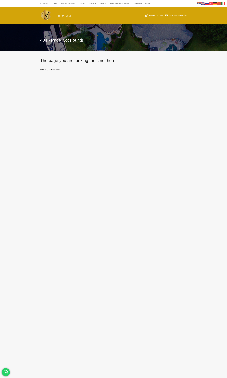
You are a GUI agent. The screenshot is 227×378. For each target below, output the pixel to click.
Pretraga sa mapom (68, 3)
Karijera (103, 3)
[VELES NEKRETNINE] (46, 20)
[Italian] (223, 3)
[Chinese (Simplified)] (219, 3)
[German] (215, 3)
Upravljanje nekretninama (119, 3)
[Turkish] (211, 3)
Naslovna (44, 3)
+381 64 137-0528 (156, 15)
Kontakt (148, 3)
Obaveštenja (137, 3)
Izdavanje (92, 3)
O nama (54, 3)
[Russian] (207, 3)
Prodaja (82, 3)
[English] (203, 3)
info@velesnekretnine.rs (178, 15)
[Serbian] (199, 3)
